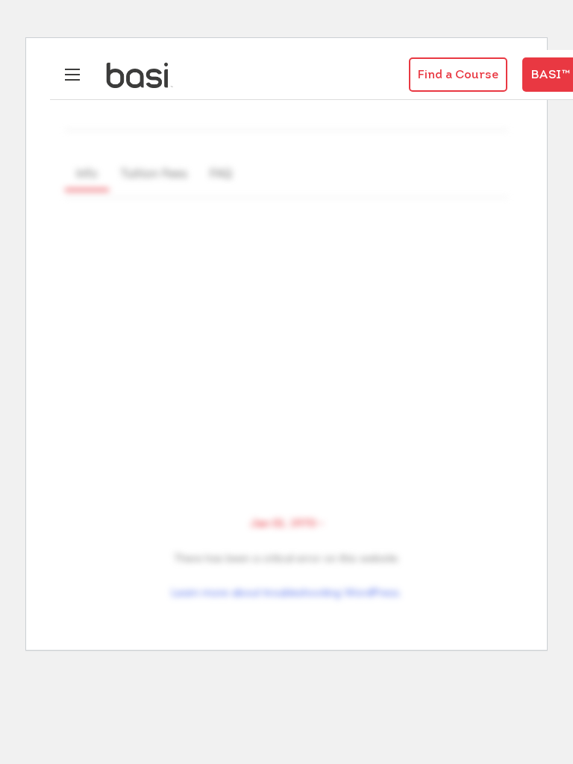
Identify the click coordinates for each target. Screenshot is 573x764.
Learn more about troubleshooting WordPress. (286, 592)
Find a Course (458, 75)
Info (87, 173)
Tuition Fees (153, 173)
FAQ (221, 173)
